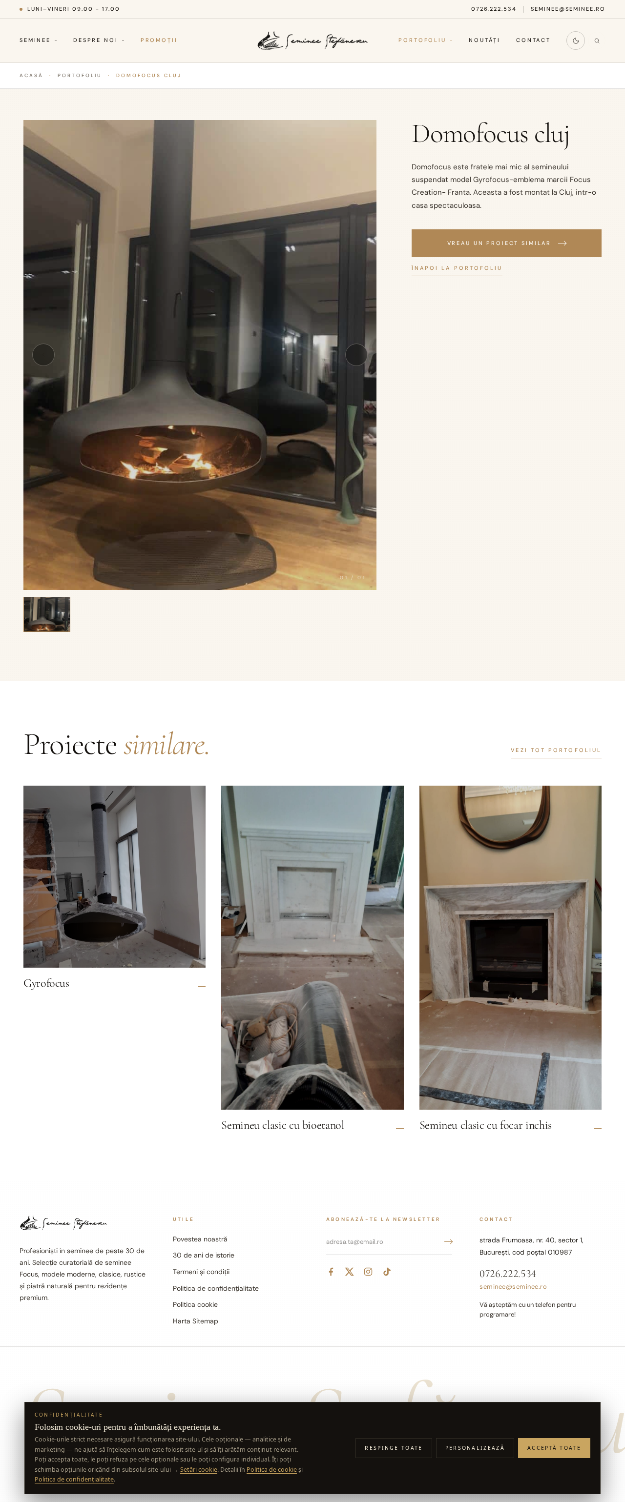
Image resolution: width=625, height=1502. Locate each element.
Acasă (31, 75)
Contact (533, 40)
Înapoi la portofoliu (457, 267)
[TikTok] (387, 1272)
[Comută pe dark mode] (575, 40)
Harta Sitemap (195, 1321)
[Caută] (596, 40)
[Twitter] (349, 1272)
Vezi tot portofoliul (556, 750)
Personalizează (475, 1447)
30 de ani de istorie (203, 1255)
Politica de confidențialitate (216, 1288)
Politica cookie (195, 1304)
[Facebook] (331, 1272)
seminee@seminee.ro (568, 8)
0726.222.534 (494, 8)
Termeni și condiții (201, 1271)
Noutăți (484, 40)
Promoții (159, 40)
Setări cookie (198, 1469)
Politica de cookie (272, 1469)
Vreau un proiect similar (499, 243)
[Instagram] (368, 1272)
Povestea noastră (200, 1239)
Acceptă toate (554, 1447)
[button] (199, 355)
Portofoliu (422, 40)
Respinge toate (393, 1447)
